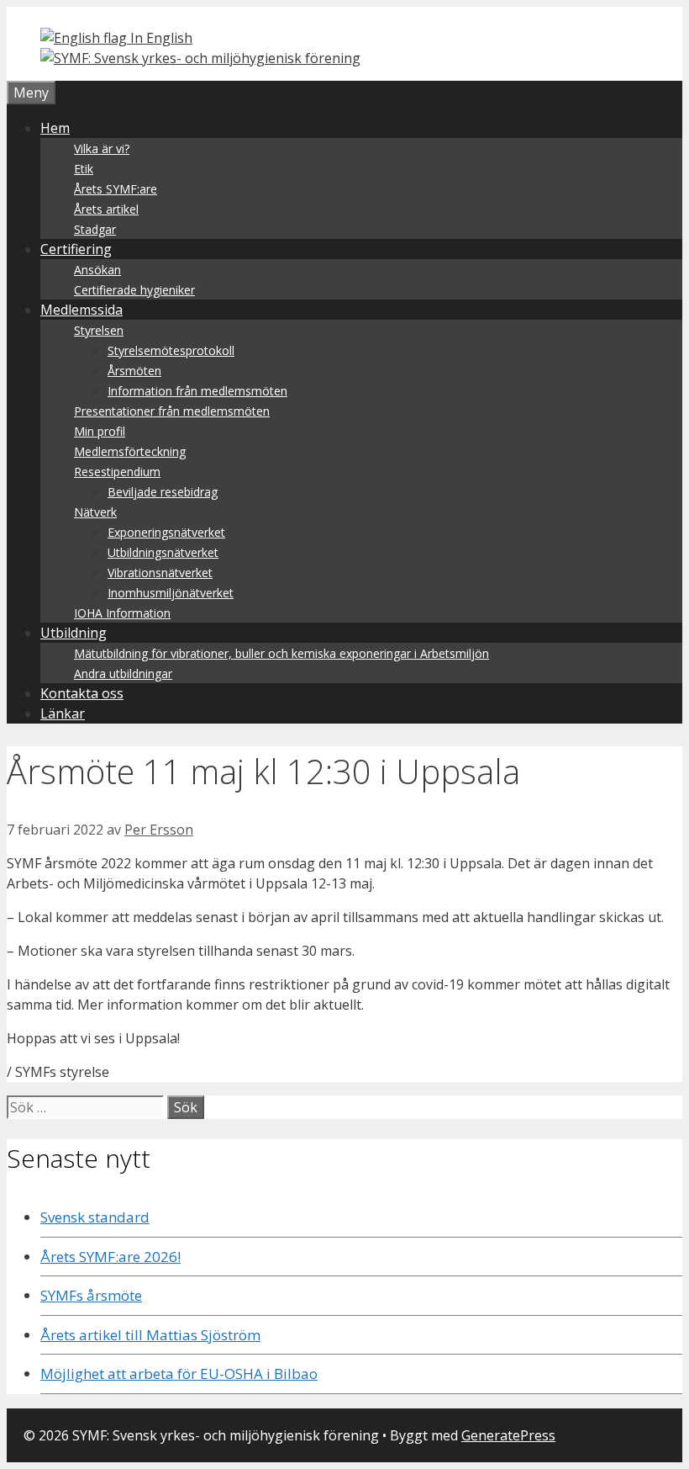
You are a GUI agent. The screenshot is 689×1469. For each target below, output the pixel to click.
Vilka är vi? (101, 148)
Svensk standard (95, 1217)
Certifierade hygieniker (134, 290)
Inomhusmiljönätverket (171, 593)
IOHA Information (122, 613)
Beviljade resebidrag (163, 492)
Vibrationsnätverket (160, 573)
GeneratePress (508, 1435)
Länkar (62, 713)
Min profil (99, 431)
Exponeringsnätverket (166, 532)
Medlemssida (81, 309)
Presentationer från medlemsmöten (172, 411)
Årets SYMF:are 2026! (110, 1256)
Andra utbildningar (123, 673)
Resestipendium (117, 472)
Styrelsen (99, 330)
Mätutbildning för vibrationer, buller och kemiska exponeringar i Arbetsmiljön (281, 653)
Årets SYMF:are (115, 189)
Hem (55, 128)
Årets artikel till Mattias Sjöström (150, 1334)
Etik (83, 169)
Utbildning (73, 632)
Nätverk (95, 512)
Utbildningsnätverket (163, 552)
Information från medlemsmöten (197, 391)
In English (159, 38)
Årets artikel (106, 209)
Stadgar (95, 229)
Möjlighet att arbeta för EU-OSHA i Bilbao (179, 1373)
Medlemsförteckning (130, 451)
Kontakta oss (82, 693)
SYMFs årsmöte (91, 1295)
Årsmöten (134, 371)
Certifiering (76, 249)
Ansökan (97, 270)
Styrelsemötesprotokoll (171, 350)
